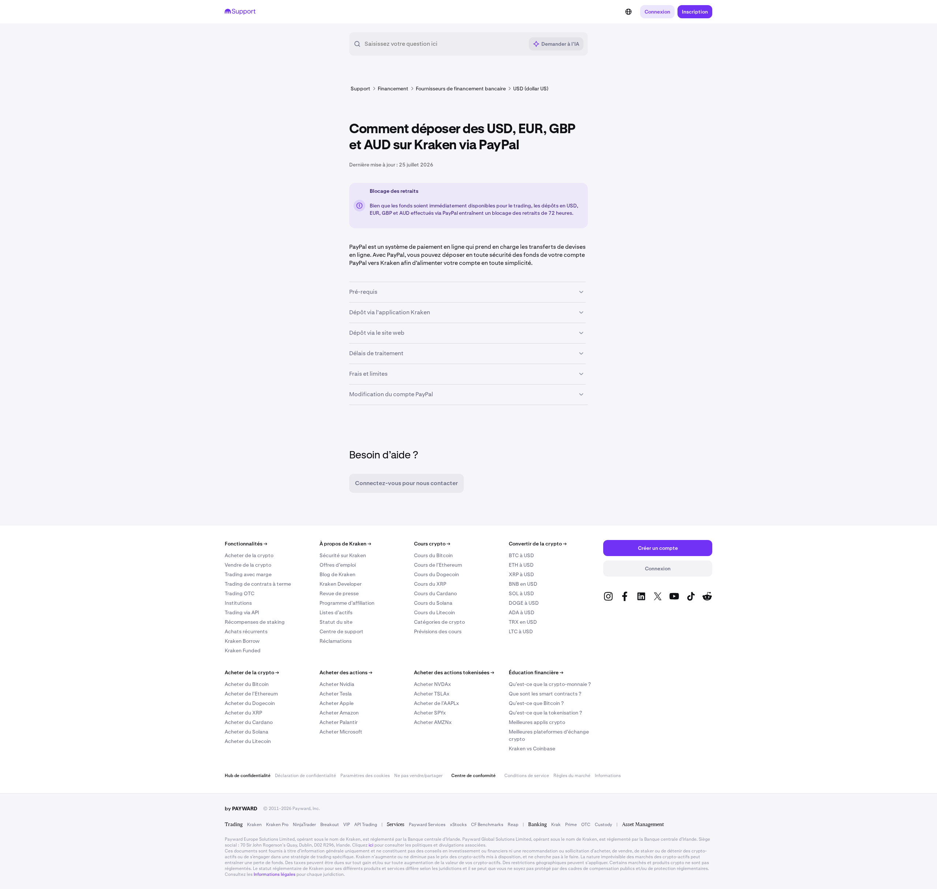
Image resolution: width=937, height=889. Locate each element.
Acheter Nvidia (337, 684)
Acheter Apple (337, 703)
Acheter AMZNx (433, 722)
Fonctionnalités (246, 543)
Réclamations (336, 641)
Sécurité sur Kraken (343, 555)
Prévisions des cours (438, 631)
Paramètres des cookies (365, 776)
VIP (346, 825)
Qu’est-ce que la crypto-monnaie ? (550, 684)
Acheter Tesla (336, 693)
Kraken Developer (341, 584)
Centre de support (341, 631)
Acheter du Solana (246, 731)
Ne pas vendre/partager (418, 776)
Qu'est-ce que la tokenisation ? (545, 712)
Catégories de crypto (439, 622)
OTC (585, 825)
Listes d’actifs (336, 612)
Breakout (329, 825)
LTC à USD (521, 631)
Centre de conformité (473, 776)
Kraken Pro (277, 825)
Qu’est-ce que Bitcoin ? (536, 703)
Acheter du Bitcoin (247, 684)
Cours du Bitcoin (433, 555)
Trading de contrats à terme (258, 584)
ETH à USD (521, 565)
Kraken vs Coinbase (532, 748)
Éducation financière (536, 672)
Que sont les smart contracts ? (545, 693)
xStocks (458, 825)
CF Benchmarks (487, 825)
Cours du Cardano (435, 593)
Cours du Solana (433, 603)
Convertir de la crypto (538, 543)
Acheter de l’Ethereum (251, 693)
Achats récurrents (246, 631)
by (241, 808)
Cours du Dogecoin (436, 574)
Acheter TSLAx (431, 693)
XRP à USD (521, 574)
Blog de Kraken (337, 574)
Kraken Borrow (242, 641)
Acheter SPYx (430, 712)
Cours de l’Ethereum (438, 565)
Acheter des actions (346, 672)
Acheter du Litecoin (248, 741)
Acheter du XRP (243, 712)
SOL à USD (521, 593)
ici (371, 845)
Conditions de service (526, 776)
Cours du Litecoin (434, 612)
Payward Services (427, 825)
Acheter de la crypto (249, 555)
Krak (556, 825)
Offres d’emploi (338, 565)
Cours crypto (432, 543)
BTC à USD (521, 555)
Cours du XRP (430, 584)
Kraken (254, 825)
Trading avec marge (248, 574)
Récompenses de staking (255, 622)
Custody (603, 825)
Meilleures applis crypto (537, 722)
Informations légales (274, 874)
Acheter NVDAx (432, 684)
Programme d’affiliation (347, 603)
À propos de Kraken (345, 543)
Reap (513, 825)
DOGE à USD (524, 603)
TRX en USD (523, 622)
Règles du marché (571, 776)
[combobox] (444, 44)
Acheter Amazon (339, 712)
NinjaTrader (304, 825)
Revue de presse (339, 593)
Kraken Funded (243, 650)
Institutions (238, 603)
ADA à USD (521, 612)
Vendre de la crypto (248, 565)
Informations (608, 776)
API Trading (365, 825)
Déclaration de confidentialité (305, 776)
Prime (571, 825)
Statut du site (336, 622)
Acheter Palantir (339, 722)
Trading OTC (239, 593)
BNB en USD (523, 584)
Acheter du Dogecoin (250, 703)
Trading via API (242, 612)
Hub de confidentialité (247, 776)
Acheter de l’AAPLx (436, 703)
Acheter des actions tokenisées (454, 672)
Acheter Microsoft (341, 731)
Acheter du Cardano (249, 722)
